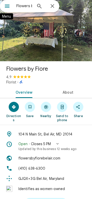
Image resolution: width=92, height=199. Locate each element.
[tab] (23, 92)
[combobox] (24, 6)
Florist (11, 82)
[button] (46, 146)
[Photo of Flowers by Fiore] (46, 30)
